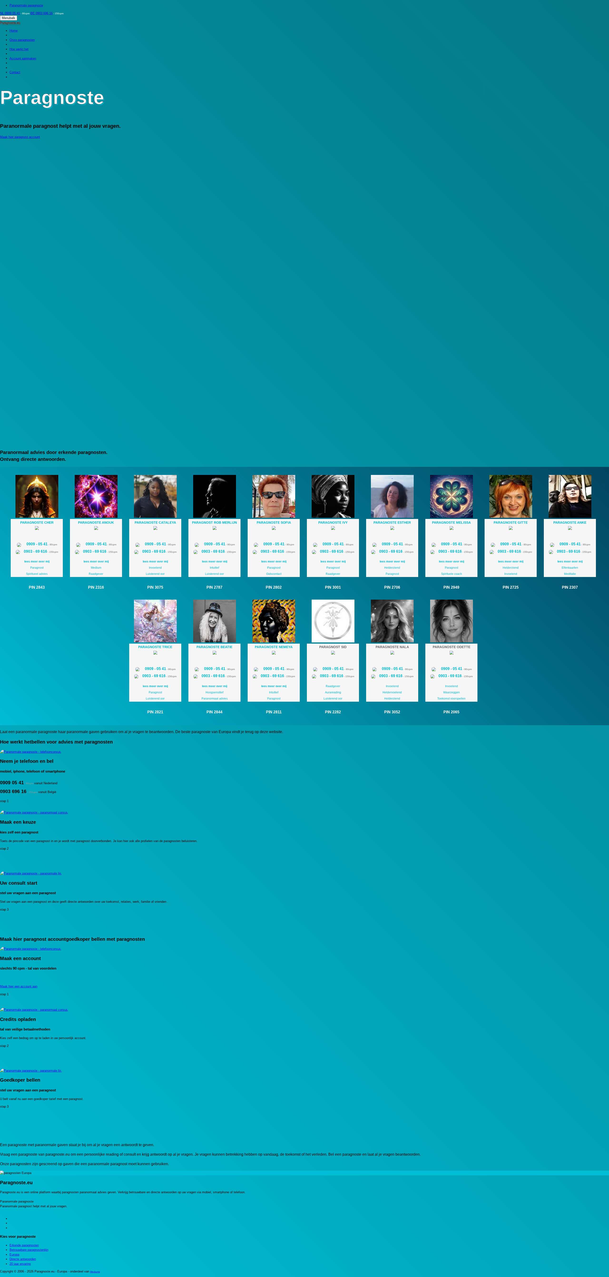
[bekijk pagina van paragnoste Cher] (37, 496)
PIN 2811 (274, 712)
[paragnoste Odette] (451, 621)
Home (14, 30)
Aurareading (333, 692)
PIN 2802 (274, 587)
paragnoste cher (37, 522)
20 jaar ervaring (20, 1264)
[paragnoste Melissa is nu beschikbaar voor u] (451, 529)
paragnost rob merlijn (214, 522)
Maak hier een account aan (18, 986)
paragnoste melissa (451, 522)
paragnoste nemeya (274, 647)
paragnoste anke (569, 522)
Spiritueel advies (37, 574)
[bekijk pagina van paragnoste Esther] (392, 496)
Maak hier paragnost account (20, 137)
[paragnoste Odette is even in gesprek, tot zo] (451, 653)
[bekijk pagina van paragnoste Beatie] (214, 621)
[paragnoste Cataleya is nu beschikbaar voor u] (155, 529)
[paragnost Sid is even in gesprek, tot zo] (333, 653)
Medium (96, 567)
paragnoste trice (155, 647)
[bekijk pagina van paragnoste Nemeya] (274, 621)
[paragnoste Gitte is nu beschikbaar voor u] (511, 529)
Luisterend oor (155, 574)
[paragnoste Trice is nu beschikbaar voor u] (155, 653)
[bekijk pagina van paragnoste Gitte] (511, 496)
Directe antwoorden (23, 1259)
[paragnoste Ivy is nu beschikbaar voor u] (333, 529)
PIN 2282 (333, 712)
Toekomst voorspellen (451, 698)
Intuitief (214, 567)
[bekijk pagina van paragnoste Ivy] (333, 496)
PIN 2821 (155, 712)
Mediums (95, 1271)
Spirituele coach (451, 574)
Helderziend (392, 567)
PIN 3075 (155, 587)
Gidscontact (273, 574)
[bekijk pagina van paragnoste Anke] (570, 496)
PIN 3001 (333, 587)
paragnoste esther (392, 522)
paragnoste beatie (214, 647)
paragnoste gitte (511, 522)
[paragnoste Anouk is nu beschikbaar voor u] (96, 529)
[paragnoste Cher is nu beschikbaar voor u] (37, 529)
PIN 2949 (451, 587)
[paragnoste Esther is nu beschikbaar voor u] (392, 529)
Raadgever (96, 574)
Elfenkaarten (570, 567)
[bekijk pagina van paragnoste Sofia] (274, 496)
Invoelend (155, 567)
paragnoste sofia (274, 522)
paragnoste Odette (451, 647)
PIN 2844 (214, 712)
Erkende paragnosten (24, 1245)
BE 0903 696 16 (41, 13)
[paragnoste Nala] (392, 621)
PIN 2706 (392, 587)
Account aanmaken (23, 58)
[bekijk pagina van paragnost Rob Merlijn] (214, 496)
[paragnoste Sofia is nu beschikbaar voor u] (274, 529)
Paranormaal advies (214, 698)
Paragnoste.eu (10, 23)
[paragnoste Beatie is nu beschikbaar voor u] (214, 653)
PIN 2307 (570, 587)
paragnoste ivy (333, 522)
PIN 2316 (96, 587)
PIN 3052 (392, 712)
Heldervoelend (392, 692)
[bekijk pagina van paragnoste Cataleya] (155, 496)
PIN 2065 (451, 712)
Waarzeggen (451, 692)
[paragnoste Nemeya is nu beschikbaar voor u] (274, 653)
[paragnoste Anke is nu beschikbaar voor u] (570, 529)
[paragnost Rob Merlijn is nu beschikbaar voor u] (214, 529)
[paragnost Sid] (333, 621)
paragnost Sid (333, 647)
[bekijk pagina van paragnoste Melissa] (451, 496)
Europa (14, 1254)
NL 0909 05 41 (10, 13)
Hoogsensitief (214, 692)
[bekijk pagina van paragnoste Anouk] (96, 496)
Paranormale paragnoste (26, 5)
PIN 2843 (37, 587)
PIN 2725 (511, 587)
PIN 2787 (214, 587)
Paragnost (37, 567)
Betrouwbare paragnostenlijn (29, 1250)
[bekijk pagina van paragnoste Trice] (155, 621)
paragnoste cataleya (155, 522)
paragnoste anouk (96, 522)
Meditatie (570, 574)
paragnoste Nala (392, 647)
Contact (15, 72)
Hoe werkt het (19, 49)
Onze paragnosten (22, 40)
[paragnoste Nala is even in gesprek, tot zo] (392, 653)
